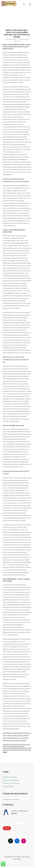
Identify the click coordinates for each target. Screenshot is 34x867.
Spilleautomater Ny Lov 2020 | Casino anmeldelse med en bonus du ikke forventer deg (16, 359)
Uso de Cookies (8, 786)
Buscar (7, 828)
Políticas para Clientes (10, 780)
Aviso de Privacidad (10, 777)
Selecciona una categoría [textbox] (12, 799)
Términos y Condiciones (11, 783)
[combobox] (17, 799)
